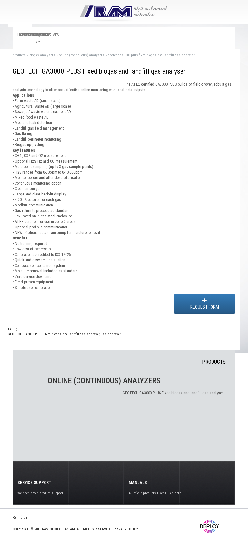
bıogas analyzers (42, 55)
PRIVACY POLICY (126, 529)
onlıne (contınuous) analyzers (81, 55)
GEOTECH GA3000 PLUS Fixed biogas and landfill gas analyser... (174, 393)
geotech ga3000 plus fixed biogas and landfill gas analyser (151, 55)
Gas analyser (110, 334)
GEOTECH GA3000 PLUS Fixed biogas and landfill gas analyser (53, 334)
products (19, 55)
